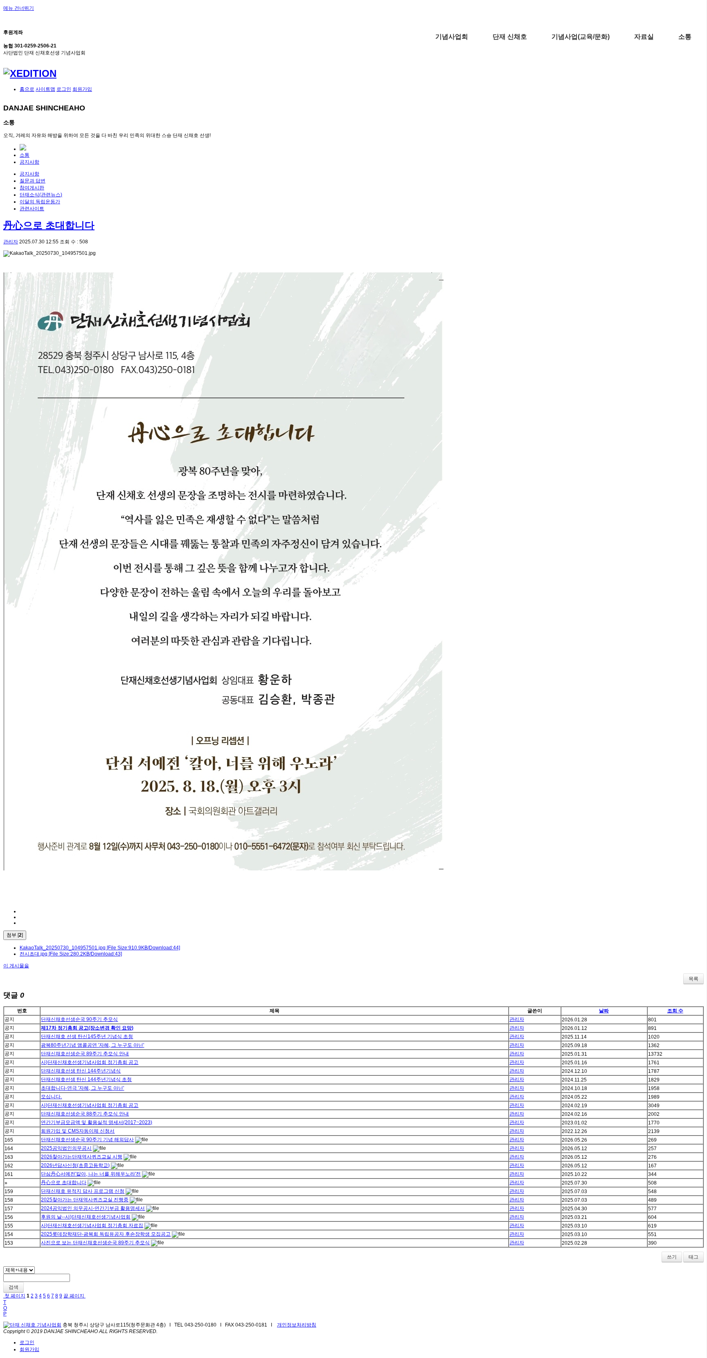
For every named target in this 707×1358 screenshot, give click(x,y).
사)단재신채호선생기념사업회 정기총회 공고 (89, 1062)
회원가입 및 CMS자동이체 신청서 (78, 1131)
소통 (684, 36)
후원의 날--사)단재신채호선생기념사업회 (86, 1217)
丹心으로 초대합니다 (49, 225)
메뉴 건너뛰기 (18, 8)
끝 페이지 (74, 1296)
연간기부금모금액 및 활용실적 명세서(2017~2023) (96, 1122)
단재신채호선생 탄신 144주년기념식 (81, 1071)
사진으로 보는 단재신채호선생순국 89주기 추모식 (95, 1243)
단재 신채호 (510, 36)
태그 (693, 1257)
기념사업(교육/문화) (581, 36)
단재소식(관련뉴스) (41, 195)
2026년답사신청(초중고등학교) (75, 1165)
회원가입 (82, 89)
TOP (5, 1308)
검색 (13, 1287)
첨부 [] (15, 935)
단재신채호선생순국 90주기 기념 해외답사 (87, 1139)
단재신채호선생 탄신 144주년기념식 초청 (86, 1079)
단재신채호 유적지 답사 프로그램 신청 (82, 1191)
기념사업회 (451, 36)
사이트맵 (45, 89)
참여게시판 (32, 188)
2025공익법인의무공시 (66, 1148)
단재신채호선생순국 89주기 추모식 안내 (85, 1054)
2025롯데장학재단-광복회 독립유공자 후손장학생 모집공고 (106, 1234)
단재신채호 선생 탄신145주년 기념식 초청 (87, 1036)
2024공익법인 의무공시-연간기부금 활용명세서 (93, 1208)
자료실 (644, 36)
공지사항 (29, 162)
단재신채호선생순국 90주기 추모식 (79, 1019)
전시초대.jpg (71, 954)
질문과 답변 (32, 181)
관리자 (10, 242)
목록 (693, 979)
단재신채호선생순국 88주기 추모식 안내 (85, 1114)
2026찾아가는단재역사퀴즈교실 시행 (81, 1157)
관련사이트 (32, 208)
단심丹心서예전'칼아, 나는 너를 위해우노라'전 (91, 1174)
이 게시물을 (16, 966)
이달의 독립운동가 (40, 202)
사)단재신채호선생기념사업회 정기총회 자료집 (92, 1225)
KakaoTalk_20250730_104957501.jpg (100, 948)
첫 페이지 (14, 1296)
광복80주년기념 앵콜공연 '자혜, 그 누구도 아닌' (92, 1045)
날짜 (604, 1011)
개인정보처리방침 (296, 1325)
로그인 (63, 89)
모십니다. (51, 1096)
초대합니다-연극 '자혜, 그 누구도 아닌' (82, 1088)
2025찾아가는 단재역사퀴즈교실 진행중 (84, 1200)
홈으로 (27, 89)
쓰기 (672, 1257)
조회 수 (675, 1011)
